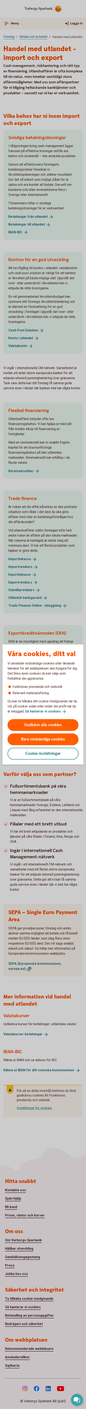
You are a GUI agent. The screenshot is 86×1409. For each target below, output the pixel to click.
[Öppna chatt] (77, 1400)
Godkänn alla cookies (43, 724)
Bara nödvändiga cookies (43, 739)
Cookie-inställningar (43, 753)
